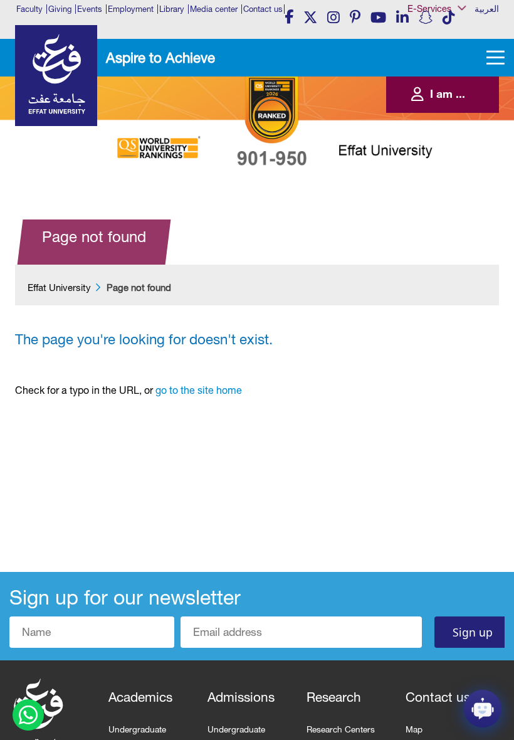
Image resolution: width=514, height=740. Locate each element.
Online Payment (443, 147)
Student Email (440, 199)
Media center (214, 9)
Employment (131, 9)
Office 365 (435, 135)
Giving (59, 9)
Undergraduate (137, 729)
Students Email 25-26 (451, 186)
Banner (430, 32)
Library (171, 9)
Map (414, 729)
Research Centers (341, 729)
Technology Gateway (451, 211)
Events (89, 9)
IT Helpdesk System (449, 122)
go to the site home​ (198, 390)
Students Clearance (449, 173)
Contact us (263, 9)
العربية (487, 9)
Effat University (59, 287)
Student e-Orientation (451, 160)
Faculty (29, 9)
